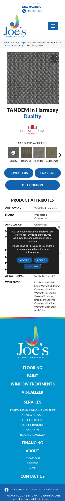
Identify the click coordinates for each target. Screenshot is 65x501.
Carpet (23, 42)
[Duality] (13, 152)
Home (6, 42)
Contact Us (19, 173)
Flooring (15, 42)
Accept (24, 260)
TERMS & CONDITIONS (45, 489)
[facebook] (6, 490)
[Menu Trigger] (52, 25)
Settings (32, 266)
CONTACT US (32, 476)
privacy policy (37, 245)
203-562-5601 (34, 11)
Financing (47, 173)
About (32, 451)
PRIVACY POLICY (15, 495)
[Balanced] (26, 152)
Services (32, 402)
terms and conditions (27, 249)
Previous (5, 153)
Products (32, 42)
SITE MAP (33, 495)
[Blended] (39, 152)
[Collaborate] (51, 152)
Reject (41, 260)
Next (59, 153)
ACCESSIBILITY (20, 489)
